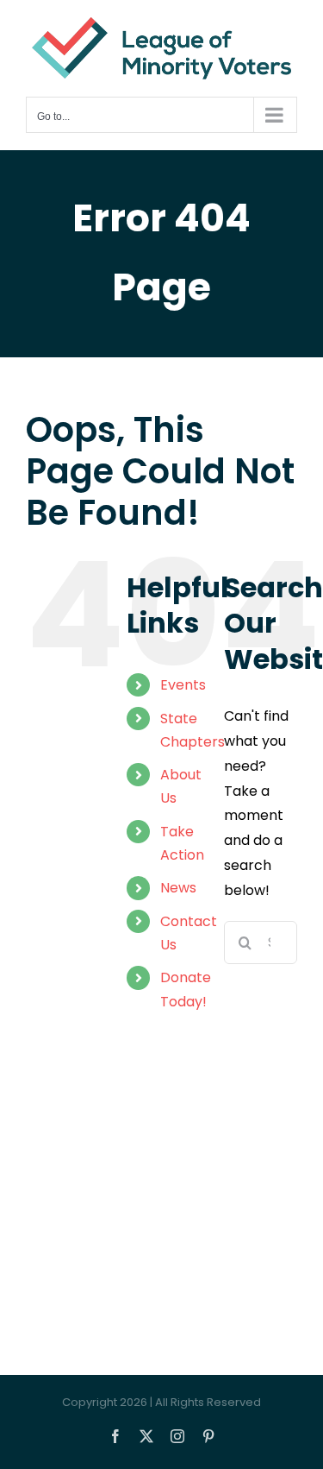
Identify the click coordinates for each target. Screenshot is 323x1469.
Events (183, 685)
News (178, 888)
